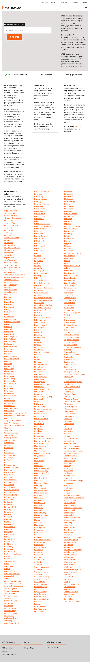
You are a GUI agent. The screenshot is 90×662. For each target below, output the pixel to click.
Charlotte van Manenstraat (14, 425)
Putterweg (68, 233)
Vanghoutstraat (70, 458)
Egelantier (8, 514)
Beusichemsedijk (10, 346)
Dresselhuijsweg (10, 494)
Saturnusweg (69, 285)
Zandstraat (68, 579)
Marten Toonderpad (42, 468)
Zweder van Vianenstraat (73, 601)
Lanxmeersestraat (41, 419)
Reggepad (68, 243)
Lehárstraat (38, 421)
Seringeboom (69, 305)
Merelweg (38, 485)
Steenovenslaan (70, 369)
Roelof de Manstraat (72, 265)
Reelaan (67, 241)
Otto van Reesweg (41, 572)
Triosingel (68, 419)
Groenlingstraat (10, 608)
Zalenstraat (68, 577)
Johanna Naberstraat (42, 325)
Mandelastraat (39, 451)
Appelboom (8, 287)
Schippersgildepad (71, 295)
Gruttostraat (9, 615)
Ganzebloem (9, 566)
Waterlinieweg (69, 512)
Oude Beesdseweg (41, 577)
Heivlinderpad (39, 219)
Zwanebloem (69, 599)
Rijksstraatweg (69, 258)
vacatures (64, 2)
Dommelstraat (9, 487)
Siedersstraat (69, 310)
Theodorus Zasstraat (72, 401)
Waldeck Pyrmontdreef (73, 508)
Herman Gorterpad (41, 236)
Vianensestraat (69, 475)
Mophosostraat (40, 517)
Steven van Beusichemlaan (74, 374)
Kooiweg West (39, 382)
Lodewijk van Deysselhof (43, 438)
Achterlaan (8, 228)
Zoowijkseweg (69, 594)
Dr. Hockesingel (10, 492)
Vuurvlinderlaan (70, 500)
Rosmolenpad (69, 280)
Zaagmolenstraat (70, 572)
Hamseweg (38, 196)
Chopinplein (8, 430)
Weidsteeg (68, 522)
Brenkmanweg (9, 406)
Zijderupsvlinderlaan (71, 584)
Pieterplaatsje (69, 201)
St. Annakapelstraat (71, 337)
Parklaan (37, 601)
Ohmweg (37, 557)
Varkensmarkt (69, 461)
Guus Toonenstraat (11, 623)
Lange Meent (39, 416)
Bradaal (7, 398)
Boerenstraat (9, 376)
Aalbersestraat (9, 213)
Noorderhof (38, 550)
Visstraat (67, 485)
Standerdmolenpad (71, 354)
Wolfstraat (68, 567)
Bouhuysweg (9, 393)
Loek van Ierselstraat (42, 441)
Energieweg (8, 532)
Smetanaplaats (70, 320)
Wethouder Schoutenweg (73, 537)
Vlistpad (67, 493)
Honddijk (37, 265)
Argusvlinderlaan (10, 289)
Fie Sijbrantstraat (10, 544)
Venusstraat (68, 470)
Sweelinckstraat (70, 384)
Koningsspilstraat (40, 377)
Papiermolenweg (40, 591)
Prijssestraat (69, 221)
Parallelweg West (40, 596)
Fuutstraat (8, 559)
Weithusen (68, 525)
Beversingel (8, 349)
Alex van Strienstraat (12, 248)
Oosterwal (38, 564)
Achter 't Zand (9, 220)
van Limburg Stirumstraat (73, 451)
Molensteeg (38, 508)
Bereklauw (8, 327)
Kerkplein (37, 354)
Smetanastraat (69, 322)
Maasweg (38, 448)
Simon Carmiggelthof (72, 312)
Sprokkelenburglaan (71, 335)
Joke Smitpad (39, 327)
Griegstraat (8, 606)
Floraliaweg (8, 546)
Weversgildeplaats (71, 540)
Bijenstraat (8, 351)
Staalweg (67, 349)
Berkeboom (8, 331)
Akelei (6, 240)
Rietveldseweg (69, 256)
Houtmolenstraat (40, 273)
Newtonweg (38, 537)
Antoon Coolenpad (11, 280)
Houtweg (37, 275)
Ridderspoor (68, 248)
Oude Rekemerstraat (42, 579)
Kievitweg (37, 359)
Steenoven (68, 367)
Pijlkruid (67, 204)
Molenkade (38, 505)
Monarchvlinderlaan (41, 515)
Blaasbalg (8, 364)
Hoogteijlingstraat (41, 270)
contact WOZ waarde (9, 655)
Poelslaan (68, 211)
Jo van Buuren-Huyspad (43, 317)
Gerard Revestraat (11, 571)
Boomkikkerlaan (10, 381)
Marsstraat (38, 466)
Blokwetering (9, 371)
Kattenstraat (39, 349)
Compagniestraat (10, 438)
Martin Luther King (41, 470)
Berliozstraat (9, 334)
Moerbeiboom (39, 503)
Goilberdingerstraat (11, 591)
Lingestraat (38, 433)
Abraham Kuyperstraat (12, 218)
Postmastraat (69, 216)
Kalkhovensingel (40, 337)
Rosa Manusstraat (71, 275)
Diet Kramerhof (10, 472)
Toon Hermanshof (71, 414)
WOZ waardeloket (49, 2)
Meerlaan (37, 480)
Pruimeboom (69, 231)
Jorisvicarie (38, 330)
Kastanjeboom (39, 347)
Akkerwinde (8, 243)
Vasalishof (68, 463)
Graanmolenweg (10, 601)
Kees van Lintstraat (41, 352)
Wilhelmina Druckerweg (73, 550)
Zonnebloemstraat (71, 591)
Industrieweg (39, 290)
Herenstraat (38, 233)
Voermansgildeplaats (72, 495)
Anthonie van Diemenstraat (14, 275)
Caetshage (8, 418)
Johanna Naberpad (41, 322)
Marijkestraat (39, 461)
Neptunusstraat (40, 532)
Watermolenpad (70, 515)
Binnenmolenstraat (11, 359)
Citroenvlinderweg (11, 433)
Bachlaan (7, 297)
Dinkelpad (8, 477)
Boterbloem (8, 391)
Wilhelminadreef (70, 552)
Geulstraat (8, 578)
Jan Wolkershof (40, 310)
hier (23, 176)
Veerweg (67, 466)
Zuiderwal (68, 596)
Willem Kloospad (70, 554)
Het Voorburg (39, 251)
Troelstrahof (69, 424)
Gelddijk (7, 569)
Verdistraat (68, 473)
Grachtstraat (9, 603)
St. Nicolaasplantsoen (72, 347)
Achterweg (8, 233)
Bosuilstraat (8, 388)
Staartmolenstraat (71, 352)
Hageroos (38, 194)
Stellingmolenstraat (71, 372)
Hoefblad (37, 256)
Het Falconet (39, 241)
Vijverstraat (68, 483)
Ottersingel (38, 569)
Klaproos (37, 362)
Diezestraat (8, 475)
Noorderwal (38, 552)
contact (85, 2)
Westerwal (68, 535)
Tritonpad (68, 421)
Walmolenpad (69, 510)
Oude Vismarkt (39, 582)
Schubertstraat (69, 303)
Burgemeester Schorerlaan (14, 415)
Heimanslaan (39, 211)
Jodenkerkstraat (40, 320)
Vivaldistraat (68, 488)
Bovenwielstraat (10, 396)
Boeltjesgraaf (9, 373)
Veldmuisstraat (69, 468)
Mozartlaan (38, 522)
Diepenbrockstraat (11, 467)
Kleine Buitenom (40, 364)
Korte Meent (39, 391)
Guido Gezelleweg (11, 618)
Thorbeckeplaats (70, 406)
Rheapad (67, 246)
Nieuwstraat (38, 545)
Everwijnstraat (9, 539)
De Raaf (7, 460)
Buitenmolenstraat (11, 408)
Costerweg (8, 445)
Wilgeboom (68, 545)
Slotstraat (68, 317)
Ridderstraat (68, 251)
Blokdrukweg (9, 369)
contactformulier (52, 648)
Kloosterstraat (39, 372)
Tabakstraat (68, 389)
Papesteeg (38, 589)
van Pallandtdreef (70, 453)
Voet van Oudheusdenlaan (74, 498)
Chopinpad (8, 428)
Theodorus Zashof (71, 399)
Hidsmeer (37, 253)
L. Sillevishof (38, 404)
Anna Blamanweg (11, 262)
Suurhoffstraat (69, 379)
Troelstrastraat (70, 426)
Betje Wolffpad (10, 339)
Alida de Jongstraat (11, 250)
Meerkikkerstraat (40, 478)
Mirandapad (38, 498)
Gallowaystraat (10, 561)
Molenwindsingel (40, 512)
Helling (36, 221)
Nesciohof (38, 535)
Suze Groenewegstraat (73, 382)
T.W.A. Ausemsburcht (72, 387)
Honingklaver (39, 268)
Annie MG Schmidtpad (12, 267)
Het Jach (37, 248)
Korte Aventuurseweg (42, 389)
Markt (36, 463)
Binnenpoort (9, 361)
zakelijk (75, 2)
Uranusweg (68, 431)
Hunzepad (38, 285)
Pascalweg (38, 604)
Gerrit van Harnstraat (12, 574)
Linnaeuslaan (39, 436)
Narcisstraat (38, 530)
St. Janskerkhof (69, 342)
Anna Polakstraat (10, 265)
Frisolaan (7, 556)
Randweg (67, 236)
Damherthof (9, 452)
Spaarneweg (69, 327)
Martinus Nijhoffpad (41, 473)
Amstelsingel (9, 255)
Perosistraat (68, 194)
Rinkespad (68, 263)
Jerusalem (38, 315)
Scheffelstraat (69, 290)
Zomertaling (68, 589)
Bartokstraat (9, 307)
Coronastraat (9, 443)
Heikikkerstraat (39, 209)
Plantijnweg (68, 209)
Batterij (7, 309)
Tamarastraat (69, 391)
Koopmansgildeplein (42, 384)
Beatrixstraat (9, 312)
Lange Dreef (39, 411)
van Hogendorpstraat (72, 446)
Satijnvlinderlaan (70, 283)
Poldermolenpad (70, 214)
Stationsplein (69, 357)
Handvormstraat (40, 199)
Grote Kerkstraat (10, 613)
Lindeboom (38, 431)
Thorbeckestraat (70, 409)
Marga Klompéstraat (42, 453)
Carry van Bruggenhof (12, 420)
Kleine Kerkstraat (40, 367)
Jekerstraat (38, 312)
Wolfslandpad (69, 564)
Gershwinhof (9, 576)
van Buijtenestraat (71, 438)
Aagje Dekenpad (10, 210)
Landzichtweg (39, 406)
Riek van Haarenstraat (72, 253)
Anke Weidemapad (11, 260)
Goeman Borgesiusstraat (13, 586)
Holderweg (38, 263)
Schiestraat (68, 293)
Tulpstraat (68, 428)
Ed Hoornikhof (9, 502)
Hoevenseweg (39, 258)
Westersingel (69, 532)
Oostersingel (39, 562)
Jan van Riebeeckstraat (42, 307)
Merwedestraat (40, 488)
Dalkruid (7, 450)
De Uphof (8, 462)
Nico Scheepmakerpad (42, 540)
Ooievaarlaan (39, 559)
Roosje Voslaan (70, 273)
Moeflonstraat (39, 500)
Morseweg (38, 520)
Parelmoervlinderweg (42, 599)
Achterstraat (9, 230)
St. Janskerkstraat (70, 345)
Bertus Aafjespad (10, 336)
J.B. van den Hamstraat (43, 298)
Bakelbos (7, 299)
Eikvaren (7, 522)
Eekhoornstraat (10, 507)
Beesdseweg (9, 317)
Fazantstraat (9, 541)
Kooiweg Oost (39, 379)
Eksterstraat (8, 524)
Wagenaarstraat (70, 505)
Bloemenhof (9, 366)
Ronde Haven (69, 270)
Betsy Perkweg (10, 341)
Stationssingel (69, 359)
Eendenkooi (8, 512)
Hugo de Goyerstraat (42, 283)
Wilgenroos (68, 547)
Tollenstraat (68, 411)
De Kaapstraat (9, 455)
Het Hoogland (39, 246)
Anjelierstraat (9, 257)
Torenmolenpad (70, 416)
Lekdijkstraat (39, 424)
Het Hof (37, 243)
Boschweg (8, 386)
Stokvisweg (68, 377)
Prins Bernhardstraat (72, 226)
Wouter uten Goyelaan (72, 569)
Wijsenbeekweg (70, 542)
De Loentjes (9, 457)
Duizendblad (9, 499)
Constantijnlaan (10, 440)
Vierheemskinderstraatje (73, 480)
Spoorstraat (68, 330)
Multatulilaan (39, 525)
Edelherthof (8, 504)
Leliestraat (38, 426)
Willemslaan (68, 557)
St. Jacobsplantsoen (71, 340)
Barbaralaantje (9, 304)
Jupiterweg (38, 335)
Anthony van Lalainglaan (13, 277)
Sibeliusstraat (69, 307)
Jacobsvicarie (39, 303)
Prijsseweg (68, 224)
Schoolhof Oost (70, 298)
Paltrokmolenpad (40, 587)
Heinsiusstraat (39, 214)
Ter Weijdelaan (70, 394)
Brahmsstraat (9, 401)
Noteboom (38, 554)
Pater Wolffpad (40, 606)
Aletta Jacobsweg (10, 245)
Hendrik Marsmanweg (42, 226)
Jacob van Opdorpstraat (43, 300)
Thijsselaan (68, 404)
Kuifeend (37, 401)
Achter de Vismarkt (11, 225)
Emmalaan (8, 529)
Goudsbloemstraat (11, 596)
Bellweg (7, 324)
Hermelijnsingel (40, 238)
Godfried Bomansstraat (13, 583)
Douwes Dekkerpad (11, 490)
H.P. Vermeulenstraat (42, 191)
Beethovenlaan (10, 319)
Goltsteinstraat (9, 593)
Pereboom (68, 191)
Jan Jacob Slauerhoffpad (43, 305)
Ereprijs (7, 536)
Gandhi (6, 564)
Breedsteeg (8, 403)
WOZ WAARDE (12, 8)
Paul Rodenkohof (40, 609)
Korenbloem (39, 387)
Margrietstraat (39, 456)
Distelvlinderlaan (10, 480)
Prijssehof (68, 219)
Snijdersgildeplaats (71, 325)
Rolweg (67, 268)
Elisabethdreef (9, 527)
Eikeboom (8, 519)
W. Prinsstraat (69, 503)
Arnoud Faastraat (10, 292)
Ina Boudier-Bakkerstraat (43, 288)
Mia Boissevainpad (41, 490)
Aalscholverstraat (10, 215)
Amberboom (9, 252)
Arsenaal (7, 294)
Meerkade (38, 475)
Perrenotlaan (69, 196)
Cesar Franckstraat (11, 423)
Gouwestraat (9, 598)
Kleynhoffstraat (40, 369)
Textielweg (68, 396)
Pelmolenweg (39, 611)
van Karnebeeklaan (71, 448)
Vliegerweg (68, 490)
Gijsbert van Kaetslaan (12, 581)
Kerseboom (38, 357)
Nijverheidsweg (40, 547)
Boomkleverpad (10, 383)
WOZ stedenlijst (7, 648)
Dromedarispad (10, 497)
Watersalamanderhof (72, 517)
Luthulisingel (39, 443)
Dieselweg (8, 470)
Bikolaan (7, 354)
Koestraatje (38, 374)
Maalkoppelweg (40, 446)
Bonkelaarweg (9, 378)
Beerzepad (8, 314)
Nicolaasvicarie (40, 542)
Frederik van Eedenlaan (13, 554)
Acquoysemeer (10, 235)
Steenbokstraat (70, 364)
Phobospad (68, 199)
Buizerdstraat (9, 411)
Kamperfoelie (39, 342)
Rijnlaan (67, 261)
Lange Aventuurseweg (42, 409)
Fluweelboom (9, 549)
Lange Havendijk (40, 414)
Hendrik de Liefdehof (42, 224)
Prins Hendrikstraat (71, 228)
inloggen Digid (29, 648)
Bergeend (8, 329)
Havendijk (38, 201)
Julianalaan (38, 332)
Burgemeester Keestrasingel (15, 413)
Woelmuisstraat (70, 562)
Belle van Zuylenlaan (12, 322)
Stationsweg (69, 362)
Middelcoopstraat (41, 493)
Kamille (37, 340)
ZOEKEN (14, 37)
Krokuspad (38, 394)
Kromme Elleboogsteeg (43, 396)
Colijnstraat (8, 435)
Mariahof (37, 458)
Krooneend (38, 399)
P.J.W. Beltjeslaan (40, 584)
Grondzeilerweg (10, 611)
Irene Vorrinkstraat (41, 293)
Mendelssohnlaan (41, 483)
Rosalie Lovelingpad (71, 278)
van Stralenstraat (70, 456)
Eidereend (8, 517)
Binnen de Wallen (10, 356)
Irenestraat (38, 295)
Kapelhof (37, 345)
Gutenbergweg (9, 620)
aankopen (5, 651)
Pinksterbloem (69, 206)
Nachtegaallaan (40, 527)
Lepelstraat (38, 428)
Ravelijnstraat (69, 238)
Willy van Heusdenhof (72, 559)
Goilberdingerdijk (10, 588)
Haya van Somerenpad (42, 204)
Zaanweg (67, 574)
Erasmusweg (9, 534)
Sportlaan (67, 332)
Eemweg (7, 509)
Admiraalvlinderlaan (11, 238)
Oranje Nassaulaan (41, 567)
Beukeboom (9, 344)
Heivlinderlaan (39, 216)
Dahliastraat (8, 448)
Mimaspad (38, 495)
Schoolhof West (70, 300)
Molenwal (38, 510)
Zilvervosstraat (69, 587)
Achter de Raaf (9, 223)
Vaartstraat (68, 433)
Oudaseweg (38, 574)
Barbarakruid (9, 302)
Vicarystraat (68, 478)
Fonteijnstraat (9, 551)
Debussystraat (9, 465)
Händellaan (38, 206)
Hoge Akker (38, 261)
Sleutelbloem (69, 315)
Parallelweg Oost (40, 594)
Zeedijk (67, 582)
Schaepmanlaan (70, 288)
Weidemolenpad (70, 520)
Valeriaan (67, 436)
